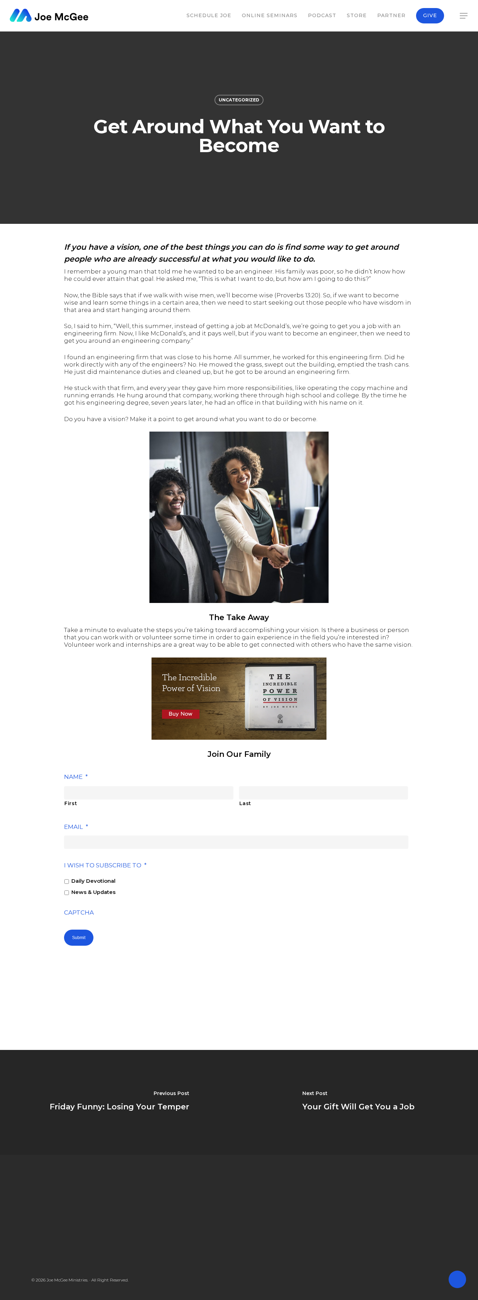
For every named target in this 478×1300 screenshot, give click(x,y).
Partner (391, 15)
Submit (78, 937)
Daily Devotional (93, 881)
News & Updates (93, 892)
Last (245, 803)
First (70, 803)
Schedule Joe (209, 15)
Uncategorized (239, 99)
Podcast (322, 15)
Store (357, 15)
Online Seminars (269, 15)
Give (430, 15)
